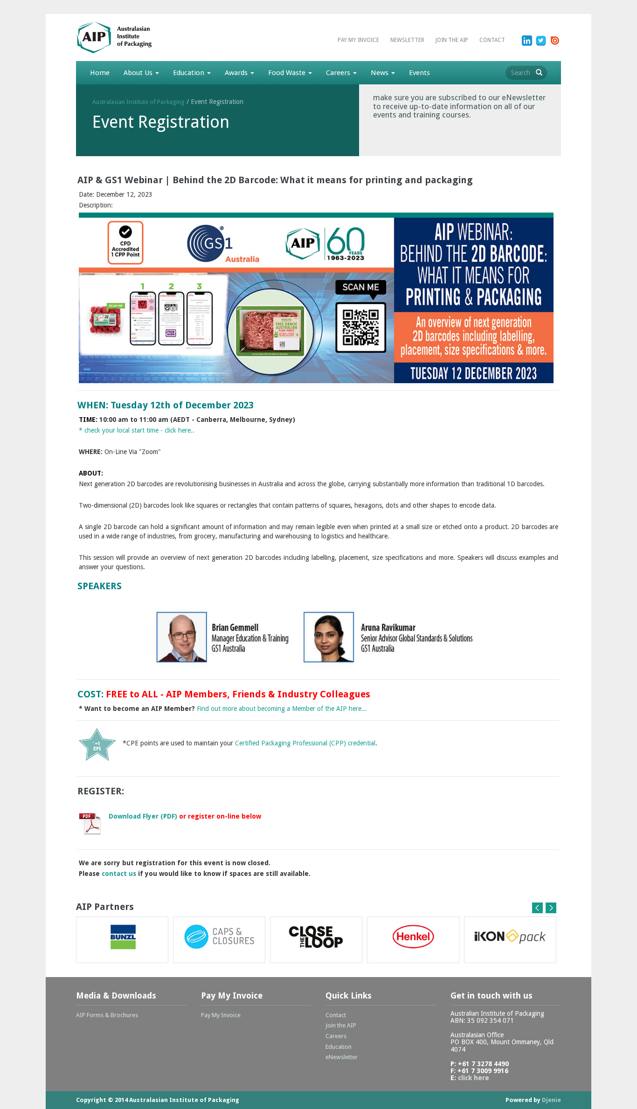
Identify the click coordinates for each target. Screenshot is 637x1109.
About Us (139, 73)
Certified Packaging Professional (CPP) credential (305, 743)
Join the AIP (452, 40)
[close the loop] (316, 939)
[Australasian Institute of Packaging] (132, 37)
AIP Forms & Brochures (107, 1015)
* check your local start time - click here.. (136, 430)
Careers (339, 73)
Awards (237, 73)
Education (189, 73)
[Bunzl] (122, 939)
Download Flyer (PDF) (144, 816)
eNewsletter (341, 1057)
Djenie (551, 1099)
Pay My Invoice (358, 40)
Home (100, 73)
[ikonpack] (510, 939)
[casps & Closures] (219, 939)
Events (419, 73)
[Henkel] (413, 939)
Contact (492, 40)
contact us (119, 873)
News (380, 73)
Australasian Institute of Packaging (138, 101)
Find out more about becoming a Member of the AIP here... (282, 708)
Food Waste (287, 73)
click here (473, 1077)
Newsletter (407, 40)
